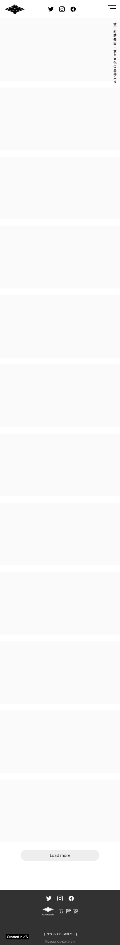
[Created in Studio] (17, 936)
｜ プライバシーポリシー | (60, 934)
